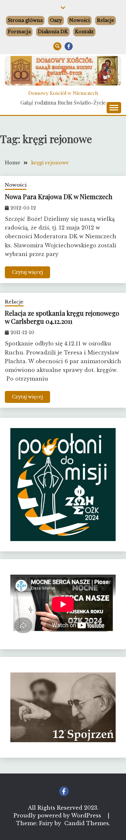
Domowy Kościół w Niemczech (63, 92)
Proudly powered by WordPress (58, 815)
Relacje (105, 20)
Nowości (79, 20)
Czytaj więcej (27, 272)
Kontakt (84, 32)
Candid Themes (86, 823)
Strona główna (25, 20)
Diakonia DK (53, 32)
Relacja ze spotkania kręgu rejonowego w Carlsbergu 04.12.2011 (62, 317)
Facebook (69, 46)
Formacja (19, 32)
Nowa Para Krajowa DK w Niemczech (58, 196)
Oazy (56, 20)
